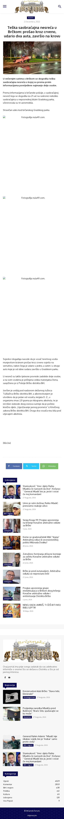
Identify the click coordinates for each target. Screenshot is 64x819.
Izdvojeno (7, 531)
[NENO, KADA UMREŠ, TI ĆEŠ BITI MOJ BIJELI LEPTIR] (11, 611)
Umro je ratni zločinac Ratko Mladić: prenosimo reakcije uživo (40, 504)
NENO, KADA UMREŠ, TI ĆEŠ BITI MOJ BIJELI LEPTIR (42, 606)
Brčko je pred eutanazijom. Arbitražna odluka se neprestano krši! (41, 572)
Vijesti (31, 18)
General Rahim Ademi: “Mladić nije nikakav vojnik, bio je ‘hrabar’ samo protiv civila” (40, 739)
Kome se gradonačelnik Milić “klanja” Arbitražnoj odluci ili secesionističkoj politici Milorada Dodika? (41, 540)
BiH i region (8, 497)
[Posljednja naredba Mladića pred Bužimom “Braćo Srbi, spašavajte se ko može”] (11, 714)
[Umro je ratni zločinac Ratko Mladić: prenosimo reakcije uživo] (11, 509)
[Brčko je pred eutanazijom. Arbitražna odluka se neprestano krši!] (11, 577)
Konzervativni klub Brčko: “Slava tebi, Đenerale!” (41, 692)
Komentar (27, 717)
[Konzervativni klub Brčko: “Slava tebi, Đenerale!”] (11, 697)
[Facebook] (5, 678)
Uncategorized (29, 697)
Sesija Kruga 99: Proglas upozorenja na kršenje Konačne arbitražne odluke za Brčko (41, 523)
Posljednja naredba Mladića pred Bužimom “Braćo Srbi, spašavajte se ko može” (40, 711)
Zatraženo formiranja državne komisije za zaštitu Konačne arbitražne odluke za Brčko (42, 557)
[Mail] (9, 678)
